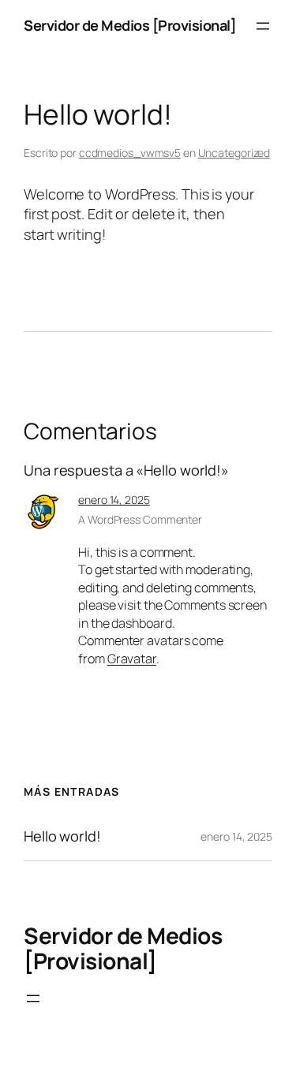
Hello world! (62, 836)
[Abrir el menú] (262, 26)
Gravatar (131, 658)
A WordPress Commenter (140, 519)
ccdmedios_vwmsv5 (130, 152)
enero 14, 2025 (114, 499)
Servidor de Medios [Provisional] (130, 25)
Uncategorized (234, 152)
